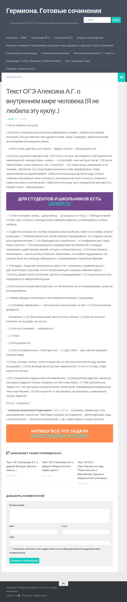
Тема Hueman (41, 595)
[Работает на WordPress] (19, 596)
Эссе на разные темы (77, 61)
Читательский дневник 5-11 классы (93, 53)
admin (11, 119)
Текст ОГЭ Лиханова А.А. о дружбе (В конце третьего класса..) (22, 466)
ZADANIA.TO (60, 203)
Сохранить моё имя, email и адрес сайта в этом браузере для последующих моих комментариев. (55, 551)
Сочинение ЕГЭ (63, 37)
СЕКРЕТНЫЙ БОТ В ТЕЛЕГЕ (59, 435)
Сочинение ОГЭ (40, 37)
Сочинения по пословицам (21, 53)
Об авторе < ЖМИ (16, 37)
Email (65, 526)
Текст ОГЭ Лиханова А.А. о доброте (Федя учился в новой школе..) (58, 466)
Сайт (12, 537)
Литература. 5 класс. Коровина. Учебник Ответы (33, 61)
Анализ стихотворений (90, 37)
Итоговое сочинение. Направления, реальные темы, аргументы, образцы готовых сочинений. (60, 45)
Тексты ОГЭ (14, 77)
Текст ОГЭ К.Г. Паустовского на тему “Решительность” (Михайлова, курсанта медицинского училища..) (92, 470)
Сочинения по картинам (55, 53)
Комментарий (17, 505)
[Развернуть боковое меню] (121, 77)
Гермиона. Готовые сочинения (54, 11)
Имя (12, 526)
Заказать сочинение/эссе (20, 68)
